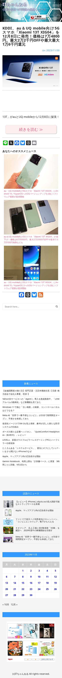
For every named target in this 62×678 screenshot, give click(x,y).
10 (39, 576)
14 (14, 582)
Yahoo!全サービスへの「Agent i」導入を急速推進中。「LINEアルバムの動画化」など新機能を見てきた (31, 400)
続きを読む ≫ (31, 129)
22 (23, 589)
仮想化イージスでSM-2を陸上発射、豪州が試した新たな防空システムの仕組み (31, 425)
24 (39, 589)
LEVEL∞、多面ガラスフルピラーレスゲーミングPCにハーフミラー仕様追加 (31, 441)
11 (47, 576)
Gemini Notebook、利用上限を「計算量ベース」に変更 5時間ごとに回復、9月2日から (31, 463)
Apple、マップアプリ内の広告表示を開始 (21, 456)
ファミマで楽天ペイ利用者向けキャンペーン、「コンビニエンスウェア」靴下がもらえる (38, 520)
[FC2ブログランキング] (53, 17)
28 (14, 595)
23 (31, 589)
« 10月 (5, 604)
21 (14, 589)
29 (23, 595)
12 (55, 576)
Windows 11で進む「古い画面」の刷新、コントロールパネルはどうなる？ (31, 409)
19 (55, 582)
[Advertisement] (31, 101)
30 (31, 595)
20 (6, 589)
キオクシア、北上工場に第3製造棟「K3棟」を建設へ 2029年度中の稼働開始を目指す (38, 529)
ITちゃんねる (14, 4)
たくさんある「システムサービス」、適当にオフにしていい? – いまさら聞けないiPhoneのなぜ (31, 450)
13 (6, 582)
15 (23, 582)
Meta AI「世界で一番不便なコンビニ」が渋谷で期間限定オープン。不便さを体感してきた (31, 417)
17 (39, 582)
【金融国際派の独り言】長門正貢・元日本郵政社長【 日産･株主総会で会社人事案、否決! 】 (31, 392)
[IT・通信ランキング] (38, 17)
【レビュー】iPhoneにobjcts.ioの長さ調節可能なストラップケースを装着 (38, 502)
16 (31, 582)
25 (47, 589)
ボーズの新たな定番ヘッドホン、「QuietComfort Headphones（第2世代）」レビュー (31, 433)
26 (55, 589)
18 (47, 582)
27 (6, 595)
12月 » (14, 604)
